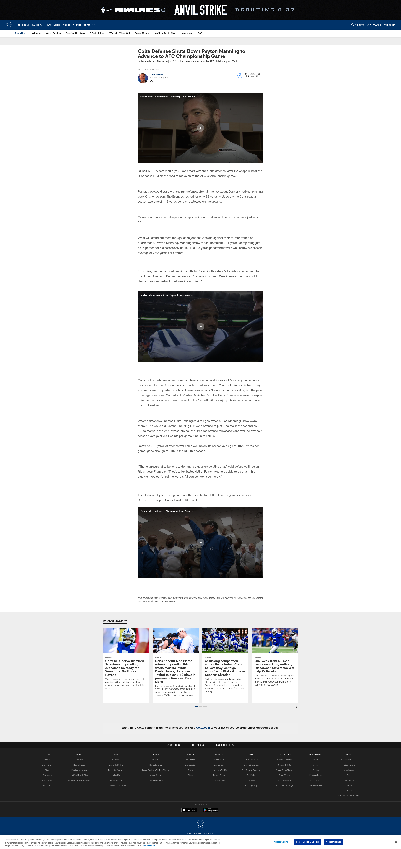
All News (79, 760)
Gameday (251, 780)
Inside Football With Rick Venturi (155, 770)
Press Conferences (116, 770)
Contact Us (219, 760)
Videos (316, 765)
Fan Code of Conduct (251, 770)
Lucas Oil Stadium (251, 765)
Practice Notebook (79, 770)
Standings (47, 775)
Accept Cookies (333, 841)
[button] (200, 128)
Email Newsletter (316, 780)
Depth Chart (47, 765)
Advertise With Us (219, 770)
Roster (47, 760)
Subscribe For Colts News (79, 780)
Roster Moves (79, 765)
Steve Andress (156, 74)
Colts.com (203, 727)
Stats (47, 770)
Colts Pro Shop (251, 760)
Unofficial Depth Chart (79, 775)
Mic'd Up (116, 775)
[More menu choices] (93, 24)
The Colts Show (156, 765)
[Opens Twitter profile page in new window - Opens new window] (152, 81)
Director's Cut (116, 780)
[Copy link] (258, 76)
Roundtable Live (156, 780)
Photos (190, 754)
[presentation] (297, 707)
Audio (156, 754)
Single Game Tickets (284, 770)
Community (349, 780)
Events (349, 785)
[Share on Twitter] (246, 77)
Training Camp (251, 785)
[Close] (396, 841)
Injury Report (47, 780)
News (79, 754)
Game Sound (155, 775)
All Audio (156, 760)
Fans (349, 775)
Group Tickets (284, 775)
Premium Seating (284, 780)
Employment (219, 765)
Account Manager (284, 760)
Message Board (315, 775)
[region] (200, 842)
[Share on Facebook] (239, 77)
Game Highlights (116, 765)
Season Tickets (284, 765)
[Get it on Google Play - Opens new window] (210, 812)
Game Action (190, 765)
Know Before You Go (349, 760)
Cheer (190, 775)
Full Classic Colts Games (116, 785)
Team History (47, 785)
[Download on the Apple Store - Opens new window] (189, 810)
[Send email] (252, 77)
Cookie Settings (282, 841)
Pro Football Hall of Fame (348, 796)
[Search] (352, 25)
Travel (190, 770)
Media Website (316, 785)
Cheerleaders (348, 770)
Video (116, 754)
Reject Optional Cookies (307, 841)
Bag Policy (251, 775)
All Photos (190, 760)
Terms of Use (219, 780)
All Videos (116, 760)
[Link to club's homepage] (9, 24)
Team (47, 754)
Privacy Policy (219, 775)
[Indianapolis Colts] (200, 824)
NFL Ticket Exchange (284, 785)
